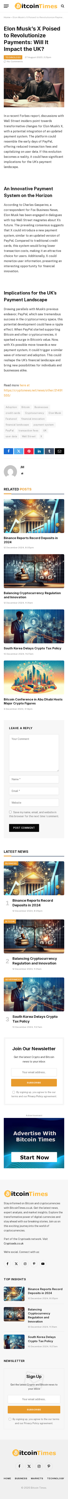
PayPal (10, 430)
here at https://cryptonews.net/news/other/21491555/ (33, 390)
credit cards (13, 413)
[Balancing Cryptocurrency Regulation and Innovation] (34, 571)
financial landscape (17, 424)
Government (13, 979)
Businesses (41, 407)
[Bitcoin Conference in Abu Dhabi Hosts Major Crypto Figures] (34, 677)
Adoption (11, 407)
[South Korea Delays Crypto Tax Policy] (34, 626)
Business (11, 863)
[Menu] (6, 6)
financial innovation (33, 418)
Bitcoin (26, 407)
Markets (37, 1478)
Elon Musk (55, 413)
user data (11, 436)
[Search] (62, 6)
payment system (44, 424)
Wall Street (29, 436)
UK (45, 430)
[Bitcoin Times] (35, 6)
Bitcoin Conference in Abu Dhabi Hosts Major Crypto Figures (33, 701)
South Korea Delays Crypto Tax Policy (32, 648)
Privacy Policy (35, 1096)
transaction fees (28, 430)
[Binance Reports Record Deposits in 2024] (34, 516)
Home (7, 17)
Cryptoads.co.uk (14, 1243)
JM (22, 467)
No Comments (15, 61)
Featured (11, 418)
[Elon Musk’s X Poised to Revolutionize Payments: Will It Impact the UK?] (34, 87)
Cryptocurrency (34, 413)
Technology (13, 57)
